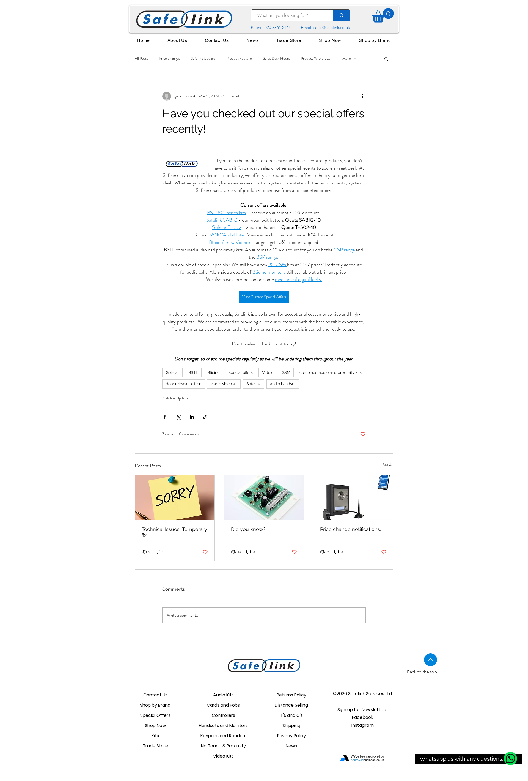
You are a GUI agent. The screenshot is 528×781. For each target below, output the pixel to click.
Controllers (223, 715)
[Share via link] (205, 417)
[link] (383, 15)
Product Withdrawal (316, 58)
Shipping (291, 725)
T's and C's (291, 715)
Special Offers (155, 715)
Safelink (253, 384)
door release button (183, 384)
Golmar (172, 372)
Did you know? (248, 529)
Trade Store (155, 746)
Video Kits (223, 756)
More (346, 58)
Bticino (213, 372)
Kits (155, 736)
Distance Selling (291, 705)
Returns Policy (291, 695)
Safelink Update (203, 58)
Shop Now (155, 725)
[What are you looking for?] (341, 15)
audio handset (283, 384)
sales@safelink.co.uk (332, 27)
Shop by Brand (155, 705)
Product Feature (239, 58)
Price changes (169, 58)
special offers (241, 372)
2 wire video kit (224, 384)
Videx (267, 372)
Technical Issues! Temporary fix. (174, 532)
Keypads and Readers (223, 736)
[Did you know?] (264, 497)
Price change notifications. (350, 529)
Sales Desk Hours (276, 58)
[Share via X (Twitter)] (178, 417)
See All (387, 464)
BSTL (193, 372)
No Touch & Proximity (223, 746)
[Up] (430, 659)
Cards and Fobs (223, 705)
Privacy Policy (291, 736)
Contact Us (155, 695)
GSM (286, 372)
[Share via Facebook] (164, 417)
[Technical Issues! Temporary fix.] (175, 497)
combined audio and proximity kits (330, 372)
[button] (386, 58)
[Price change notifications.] (353, 497)
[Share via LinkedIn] (191, 417)
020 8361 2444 (278, 27)
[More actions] (362, 96)
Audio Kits (223, 695)
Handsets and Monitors (223, 725)
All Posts (141, 58)
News (291, 746)
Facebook (362, 717)
